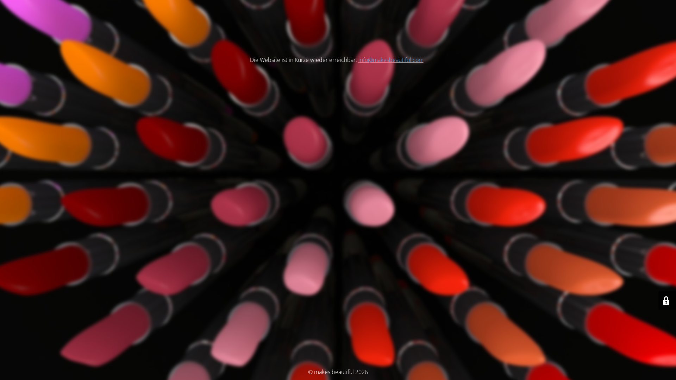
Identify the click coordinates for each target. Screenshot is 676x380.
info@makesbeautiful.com (391, 60)
